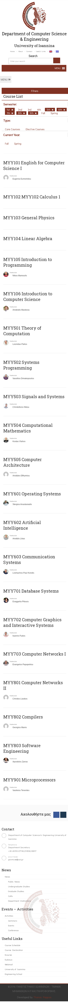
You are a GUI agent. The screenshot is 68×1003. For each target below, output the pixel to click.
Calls (10, 896)
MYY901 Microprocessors (29, 780)
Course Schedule (12, 945)
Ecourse (8, 954)
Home (12, 51)
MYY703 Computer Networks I (34, 654)
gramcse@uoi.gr (15, 859)
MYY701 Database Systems (31, 591)
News (7, 876)
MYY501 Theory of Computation (22, 330)
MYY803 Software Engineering (22, 748)
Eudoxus (8, 959)
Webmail (9, 964)
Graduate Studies (16, 891)
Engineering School (13, 974)
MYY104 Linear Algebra (27, 238)
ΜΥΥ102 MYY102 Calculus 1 (31, 197)
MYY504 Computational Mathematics (28, 428)
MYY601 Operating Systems (32, 494)
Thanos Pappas (42, 997)
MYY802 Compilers (23, 717)
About (20, 51)
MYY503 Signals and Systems (34, 396)
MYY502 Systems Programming (21, 365)
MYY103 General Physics (28, 217)
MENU (4, 79)
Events (11, 925)
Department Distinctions (19, 900)
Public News (14, 881)
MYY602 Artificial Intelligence (22, 525)
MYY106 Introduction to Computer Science (27, 296)
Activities (9, 915)
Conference (13, 930)
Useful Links (41, 51)
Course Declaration (14, 950)
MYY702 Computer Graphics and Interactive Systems (32, 622)
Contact (29, 51)
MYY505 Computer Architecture (22, 462)
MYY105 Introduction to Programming (27, 262)
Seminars (12, 920)
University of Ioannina (15, 969)
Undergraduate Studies (19, 886)
